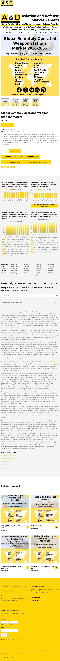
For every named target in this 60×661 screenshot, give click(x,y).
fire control (40, 312)
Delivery (49, 651)
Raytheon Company (7, 459)
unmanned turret (19, 131)
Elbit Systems (5, 462)
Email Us (45, 592)
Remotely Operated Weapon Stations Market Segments (51, 269)
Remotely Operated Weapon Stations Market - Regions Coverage (39, 270)
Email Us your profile (6, 591)
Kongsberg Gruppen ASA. (8, 455)
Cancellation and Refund (39, 651)
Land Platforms (11, 129)
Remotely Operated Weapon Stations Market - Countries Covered (27, 270)
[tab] (4, 270)
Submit (4, 635)
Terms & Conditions (19, 651)
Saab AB (3, 468)
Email (3, 627)
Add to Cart (15, 151)
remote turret (10, 131)
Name (3, 619)
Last (11, 624)
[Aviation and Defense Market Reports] (7, 3)
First (2, 624)
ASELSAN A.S (4, 465)
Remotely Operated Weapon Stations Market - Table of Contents (14, 270)
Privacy (28, 651)
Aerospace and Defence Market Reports (4, 268)
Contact (10, 651)
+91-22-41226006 (38, 592)
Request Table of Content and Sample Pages (21, 157)
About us (3, 651)
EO (5, 131)
